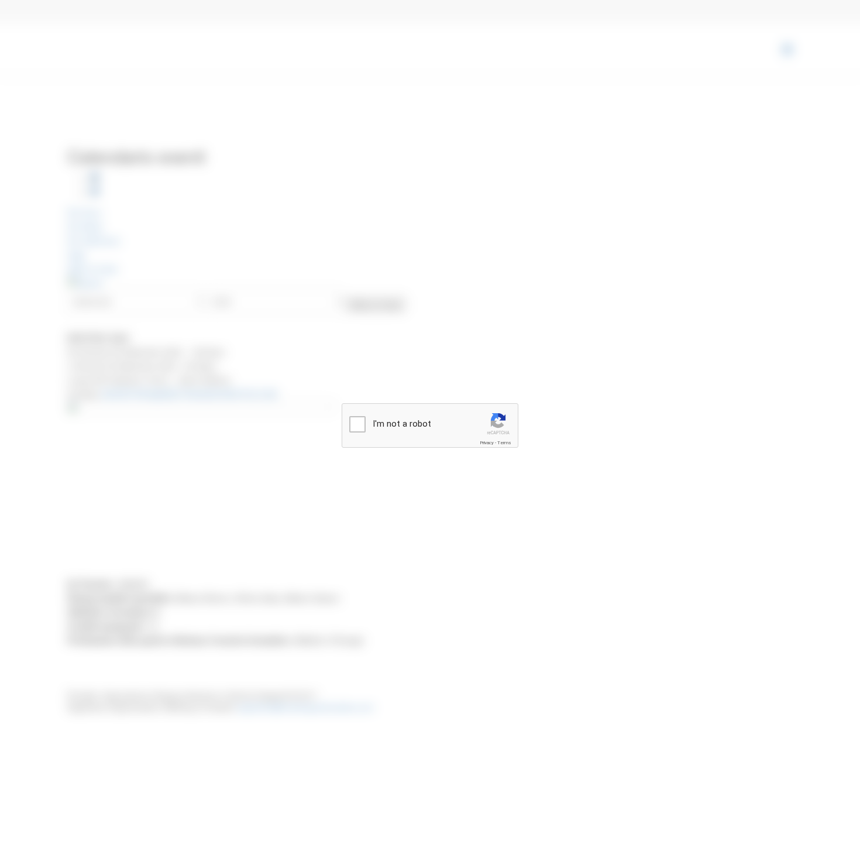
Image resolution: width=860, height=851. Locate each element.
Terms (504, 442)
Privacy (487, 442)
